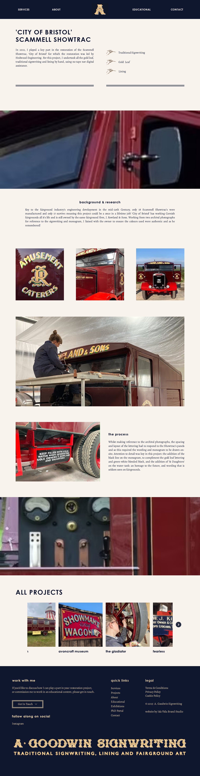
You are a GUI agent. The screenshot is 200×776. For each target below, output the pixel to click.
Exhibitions (117, 706)
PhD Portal (117, 711)
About (114, 697)
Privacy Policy (153, 692)
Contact (115, 715)
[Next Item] (178, 624)
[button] (23, 9)
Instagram (18, 723)
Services (115, 688)
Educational (118, 702)
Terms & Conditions (156, 688)
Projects (115, 693)
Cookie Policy (152, 696)
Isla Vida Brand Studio (170, 711)
